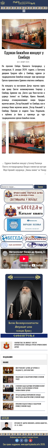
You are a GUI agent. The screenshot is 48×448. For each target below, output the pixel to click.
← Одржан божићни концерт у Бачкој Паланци (22, 163)
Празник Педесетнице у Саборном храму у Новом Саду (28, 405)
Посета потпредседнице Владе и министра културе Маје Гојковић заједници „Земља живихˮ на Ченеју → (24, 170)
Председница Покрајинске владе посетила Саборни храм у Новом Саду (30, 396)
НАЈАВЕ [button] (5, 362)
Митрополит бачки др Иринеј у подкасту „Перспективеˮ (27, 369)
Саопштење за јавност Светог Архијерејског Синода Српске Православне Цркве (30, 345)
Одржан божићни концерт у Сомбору (24, 55)
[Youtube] (30, 440)
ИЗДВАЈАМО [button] (8, 357)
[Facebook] (21, 440)
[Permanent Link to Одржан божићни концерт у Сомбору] (24, 34)
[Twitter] (17, 440)
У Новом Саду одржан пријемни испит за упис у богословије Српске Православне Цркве (30, 388)
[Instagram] (26, 440)
